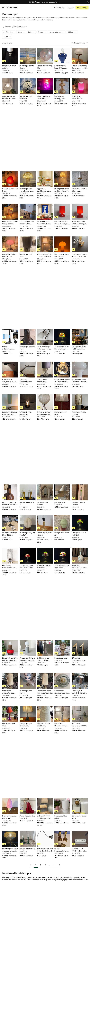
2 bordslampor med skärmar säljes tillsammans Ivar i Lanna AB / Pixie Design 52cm (27, 223)
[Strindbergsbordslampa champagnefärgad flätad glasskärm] (10, 839)
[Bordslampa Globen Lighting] (80, 402)
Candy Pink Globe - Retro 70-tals (9, 255)
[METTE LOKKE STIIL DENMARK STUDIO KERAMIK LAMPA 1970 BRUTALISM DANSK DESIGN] (10, 492)
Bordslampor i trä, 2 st (27, 503)
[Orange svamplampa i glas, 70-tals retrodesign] (62, 244)
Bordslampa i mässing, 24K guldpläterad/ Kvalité (62, 97)
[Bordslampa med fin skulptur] (27, 56)
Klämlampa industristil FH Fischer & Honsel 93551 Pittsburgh (45, 850)
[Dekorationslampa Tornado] (80, 492)
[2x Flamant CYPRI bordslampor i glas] (45, 806)
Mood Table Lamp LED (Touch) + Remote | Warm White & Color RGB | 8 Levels (44, 97)
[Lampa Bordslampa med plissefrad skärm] (45, 681)
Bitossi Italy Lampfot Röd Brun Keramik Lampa (9, 659)
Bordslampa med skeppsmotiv (26, 725)
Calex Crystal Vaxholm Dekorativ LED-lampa (79, 692)
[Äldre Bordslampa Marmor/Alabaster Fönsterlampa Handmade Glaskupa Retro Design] (10, 86)
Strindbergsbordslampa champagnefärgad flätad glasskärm (10, 850)
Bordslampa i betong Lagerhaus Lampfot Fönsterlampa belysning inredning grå (27, 659)
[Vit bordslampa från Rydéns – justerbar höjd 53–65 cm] (45, 244)
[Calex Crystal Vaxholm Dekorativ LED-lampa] (80, 681)
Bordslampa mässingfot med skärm (8, 692)
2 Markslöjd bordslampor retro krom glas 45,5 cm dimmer (78, 659)
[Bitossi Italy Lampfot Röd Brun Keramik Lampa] (10, 648)
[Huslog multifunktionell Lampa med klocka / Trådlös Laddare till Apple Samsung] (10, 337)
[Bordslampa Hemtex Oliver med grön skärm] (10, 402)
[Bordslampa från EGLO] (62, 402)
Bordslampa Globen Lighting (79, 413)
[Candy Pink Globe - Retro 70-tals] (10, 244)
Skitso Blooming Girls (27, 816)
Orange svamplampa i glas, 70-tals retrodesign (62, 255)
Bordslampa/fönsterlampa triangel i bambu (10, 223)
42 (53, 865)
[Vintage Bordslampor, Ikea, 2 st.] (27, 839)
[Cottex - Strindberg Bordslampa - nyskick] (80, 56)
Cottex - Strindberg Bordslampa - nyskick (79, 67)
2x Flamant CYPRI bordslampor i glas (43, 817)
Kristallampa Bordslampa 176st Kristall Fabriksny (8, 567)
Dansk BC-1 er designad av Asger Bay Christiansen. (9, 380)
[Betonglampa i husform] (45, 492)
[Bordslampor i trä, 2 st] (27, 492)
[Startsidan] (12, 7)
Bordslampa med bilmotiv (26, 692)
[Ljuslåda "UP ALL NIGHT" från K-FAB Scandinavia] (80, 839)
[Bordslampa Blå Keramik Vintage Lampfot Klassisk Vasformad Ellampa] (62, 56)
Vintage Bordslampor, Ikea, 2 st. (27, 850)
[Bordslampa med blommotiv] (27, 86)
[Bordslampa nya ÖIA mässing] (45, 523)
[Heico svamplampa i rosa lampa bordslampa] (10, 806)
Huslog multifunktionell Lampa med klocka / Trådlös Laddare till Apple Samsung (9, 348)
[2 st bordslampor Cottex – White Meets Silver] (45, 648)
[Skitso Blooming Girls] (27, 806)
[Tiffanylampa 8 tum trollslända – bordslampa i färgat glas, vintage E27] (80, 523)
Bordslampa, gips (60, 658)
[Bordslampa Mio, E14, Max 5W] (27, 523)
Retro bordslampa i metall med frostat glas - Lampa (44, 348)
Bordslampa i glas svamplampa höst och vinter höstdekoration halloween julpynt (26, 190)
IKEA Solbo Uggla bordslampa (43, 725)
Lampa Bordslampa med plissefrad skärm (45, 692)
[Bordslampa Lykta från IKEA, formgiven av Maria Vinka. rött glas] (62, 211)
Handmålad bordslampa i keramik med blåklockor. (79, 567)
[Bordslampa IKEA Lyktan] (62, 806)
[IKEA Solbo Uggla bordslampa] (45, 713)
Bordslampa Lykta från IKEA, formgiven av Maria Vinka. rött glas (61, 223)
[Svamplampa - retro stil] (62, 523)
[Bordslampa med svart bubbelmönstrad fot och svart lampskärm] (27, 244)
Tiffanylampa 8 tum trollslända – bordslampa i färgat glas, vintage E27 (79, 534)
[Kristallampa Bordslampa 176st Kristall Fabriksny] (10, 556)
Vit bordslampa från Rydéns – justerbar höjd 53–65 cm (44, 255)
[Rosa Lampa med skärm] (10, 713)
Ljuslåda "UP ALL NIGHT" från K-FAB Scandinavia (78, 850)
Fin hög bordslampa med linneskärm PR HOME (61, 190)
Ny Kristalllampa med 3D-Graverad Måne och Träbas (62, 380)
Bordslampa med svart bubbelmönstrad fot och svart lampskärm (27, 255)
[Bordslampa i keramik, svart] (27, 337)
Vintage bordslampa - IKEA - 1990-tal (10, 534)
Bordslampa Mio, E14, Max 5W (27, 534)
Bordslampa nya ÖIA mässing (44, 534)
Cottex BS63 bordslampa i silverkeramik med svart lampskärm (43, 380)
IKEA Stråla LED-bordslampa (25, 413)
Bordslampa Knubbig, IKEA (45, 67)
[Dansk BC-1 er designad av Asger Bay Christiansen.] (10, 369)
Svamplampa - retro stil (61, 534)
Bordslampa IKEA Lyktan (60, 817)
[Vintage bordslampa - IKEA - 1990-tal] (10, 523)
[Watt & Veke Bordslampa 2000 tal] (80, 713)
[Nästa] (58, 864)
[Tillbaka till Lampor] (3, 26)
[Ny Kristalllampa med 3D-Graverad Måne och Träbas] (62, 369)
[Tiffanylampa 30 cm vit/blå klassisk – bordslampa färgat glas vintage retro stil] (80, 337)
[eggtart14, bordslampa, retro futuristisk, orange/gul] (45, 179)
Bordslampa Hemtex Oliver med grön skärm (9, 413)
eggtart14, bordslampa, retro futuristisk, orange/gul (43, 190)
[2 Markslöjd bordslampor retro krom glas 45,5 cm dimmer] (80, 648)
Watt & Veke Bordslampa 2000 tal (79, 725)
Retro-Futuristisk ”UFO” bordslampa (44, 223)
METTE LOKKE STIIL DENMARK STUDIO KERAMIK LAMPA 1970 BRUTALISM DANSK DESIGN (9, 503)
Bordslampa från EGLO (60, 413)
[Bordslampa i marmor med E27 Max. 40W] (80, 244)
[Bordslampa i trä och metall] (80, 806)
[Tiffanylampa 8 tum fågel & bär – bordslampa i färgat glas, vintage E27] (62, 556)
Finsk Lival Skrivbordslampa (26, 380)
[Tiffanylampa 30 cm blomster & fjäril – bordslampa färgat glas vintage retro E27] (62, 337)
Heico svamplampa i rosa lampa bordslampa (9, 817)
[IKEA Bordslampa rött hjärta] (10, 179)
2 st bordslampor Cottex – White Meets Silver (43, 659)
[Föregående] (31, 864)
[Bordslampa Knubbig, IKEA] (45, 56)
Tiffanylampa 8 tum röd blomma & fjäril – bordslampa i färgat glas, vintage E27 (27, 567)
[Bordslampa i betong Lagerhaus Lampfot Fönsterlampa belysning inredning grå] (27, 648)
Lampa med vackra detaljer (9, 67)
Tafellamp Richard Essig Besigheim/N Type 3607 (43, 413)
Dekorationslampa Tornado (78, 503)
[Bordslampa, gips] (62, 648)
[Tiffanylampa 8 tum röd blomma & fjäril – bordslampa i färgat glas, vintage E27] (27, 556)
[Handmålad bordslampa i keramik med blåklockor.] (80, 556)
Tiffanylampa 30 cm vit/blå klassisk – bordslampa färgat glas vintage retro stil (80, 348)
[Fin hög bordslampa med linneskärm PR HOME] (62, 179)
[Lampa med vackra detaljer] (10, 56)
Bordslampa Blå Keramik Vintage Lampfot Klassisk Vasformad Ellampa (61, 67)
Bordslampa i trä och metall (79, 817)
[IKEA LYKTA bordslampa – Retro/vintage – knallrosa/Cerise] (80, 86)
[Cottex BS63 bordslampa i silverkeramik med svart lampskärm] (45, 369)
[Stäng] (88, 2)
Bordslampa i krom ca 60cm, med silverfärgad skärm (79, 190)
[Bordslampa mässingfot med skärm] (10, 681)
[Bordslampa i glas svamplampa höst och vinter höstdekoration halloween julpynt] (27, 179)
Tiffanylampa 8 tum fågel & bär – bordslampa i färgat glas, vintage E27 (61, 567)
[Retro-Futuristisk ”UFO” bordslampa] (45, 211)
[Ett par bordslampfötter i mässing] (62, 839)
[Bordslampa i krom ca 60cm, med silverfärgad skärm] (80, 179)
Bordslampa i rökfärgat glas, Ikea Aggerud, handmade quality (61, 692)
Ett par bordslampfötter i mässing (60, 850)
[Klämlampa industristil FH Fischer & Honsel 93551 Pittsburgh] (45, 839)
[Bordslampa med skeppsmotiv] (27, 713)
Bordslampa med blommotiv (26, 97)
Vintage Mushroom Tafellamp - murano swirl (79, 380)
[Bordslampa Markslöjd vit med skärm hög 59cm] (62, 713)
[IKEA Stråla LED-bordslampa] (27, 402)
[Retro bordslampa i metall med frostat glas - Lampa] (45, 337)
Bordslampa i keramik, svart (27, 348)
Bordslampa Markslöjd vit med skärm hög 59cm (60, 725)
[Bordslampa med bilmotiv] (27, 681)
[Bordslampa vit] (62, 492)
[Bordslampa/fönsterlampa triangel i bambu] (10, 211)
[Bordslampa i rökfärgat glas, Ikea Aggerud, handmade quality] (62, 681)
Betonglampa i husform (42, 503)
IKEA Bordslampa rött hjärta (10, 190)
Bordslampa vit (59, 502)
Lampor (8, 27)
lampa (25, 880)
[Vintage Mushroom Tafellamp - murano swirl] (80, 369)
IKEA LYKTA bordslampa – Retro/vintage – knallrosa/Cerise (78, 97)
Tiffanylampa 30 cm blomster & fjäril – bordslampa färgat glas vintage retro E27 (61, 348)
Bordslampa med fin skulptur (27, 67)
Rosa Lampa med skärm (8, 725)
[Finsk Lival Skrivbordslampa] (27, 369)
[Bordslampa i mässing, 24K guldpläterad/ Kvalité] (62, 86)
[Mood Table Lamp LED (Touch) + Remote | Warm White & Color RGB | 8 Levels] (45, 86)
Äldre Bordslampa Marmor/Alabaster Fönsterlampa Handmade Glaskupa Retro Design (9, 97)
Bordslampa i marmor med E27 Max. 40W (79, 255)
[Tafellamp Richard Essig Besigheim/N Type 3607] (45, 402)
